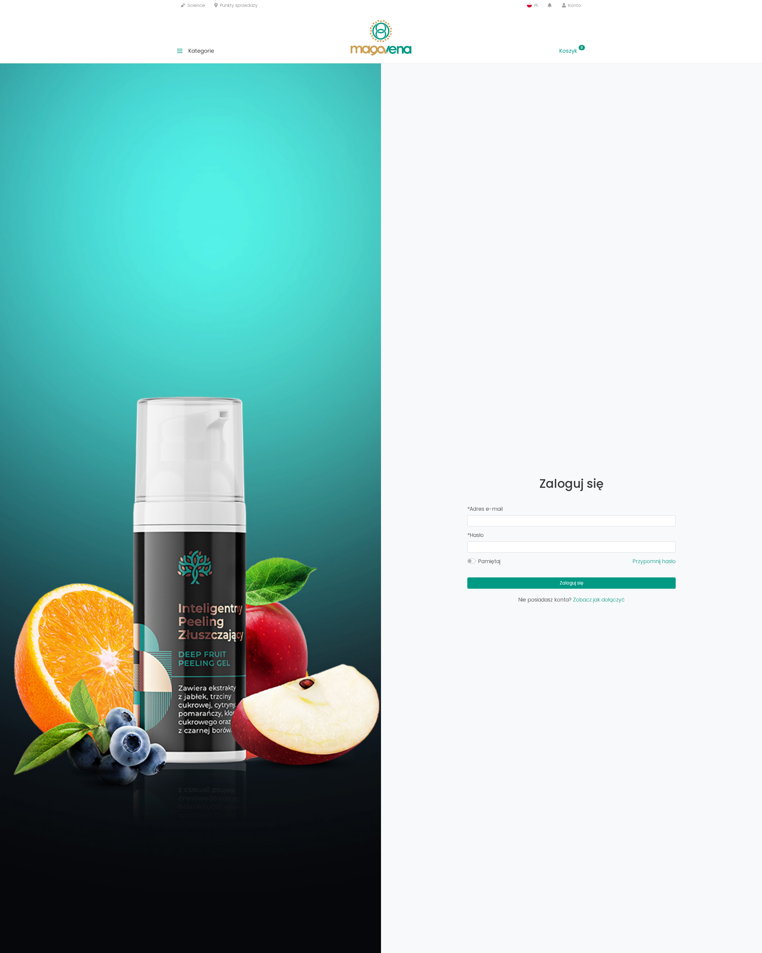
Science (195, 5)
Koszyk (571, 50)
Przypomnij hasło (654, 561)
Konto (574, 5)
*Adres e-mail (485, 509)
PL (535, 5)
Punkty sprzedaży (238, 5)
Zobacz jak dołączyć (599, 599)
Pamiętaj (489, 561)
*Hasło (475, 535)
